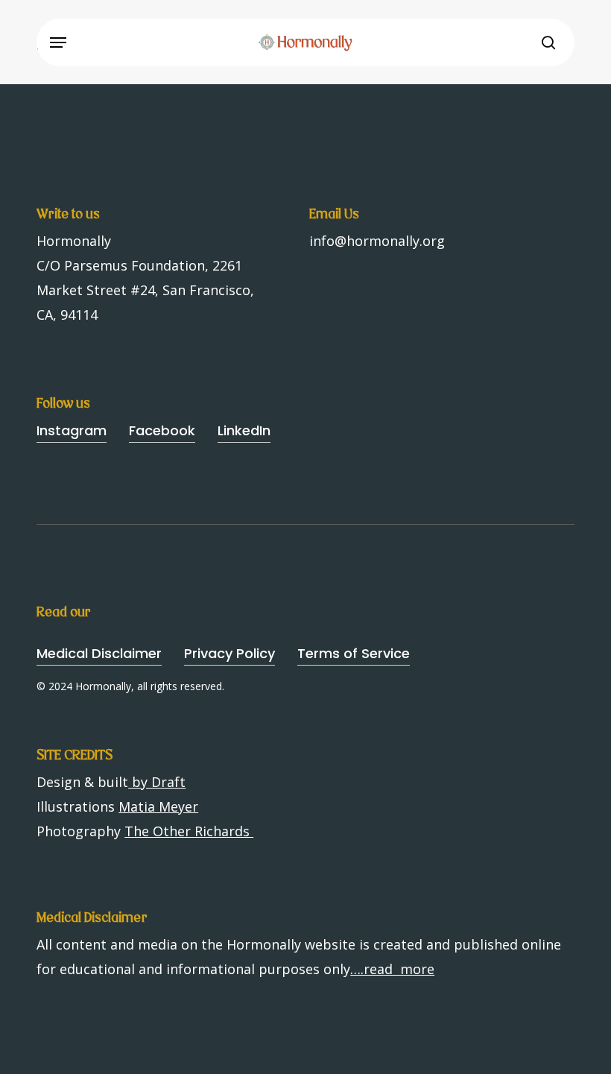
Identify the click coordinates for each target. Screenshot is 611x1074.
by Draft (157, 782)
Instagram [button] (72, 430)
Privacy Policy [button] (229, 653)
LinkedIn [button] (244, 430)
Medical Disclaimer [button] (99, 653)
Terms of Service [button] (353, 653)
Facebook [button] (162, 430)
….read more (392, 969)
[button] (58, 42)
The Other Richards (188, 831)
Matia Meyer (158, 806)
